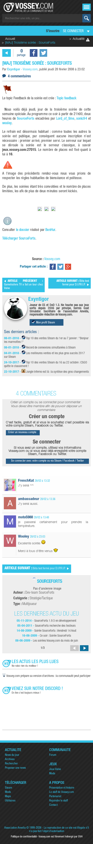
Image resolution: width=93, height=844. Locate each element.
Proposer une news (15, 768)
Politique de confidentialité (24, 836)
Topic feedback (66, 98)
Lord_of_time (65, 119)
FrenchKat (26, 481)
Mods (52, 773)
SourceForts (25, 119)
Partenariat (55, 796)
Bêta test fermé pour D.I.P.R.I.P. (72, 283)
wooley (7, 123)
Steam (8, 788)
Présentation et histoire (61, 788)
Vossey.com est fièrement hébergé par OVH (60, 836)
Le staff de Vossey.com (61, 792)
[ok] (86, 18)
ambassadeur (28, 499)
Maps (8, 796)
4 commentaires (19, 76)
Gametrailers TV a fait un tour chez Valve (23, 285)
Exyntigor (38, 299)
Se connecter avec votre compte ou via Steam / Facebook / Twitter (47, 461)
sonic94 (81, 119)
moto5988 (25, 517)
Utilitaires (10, 800)
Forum (52, 755)
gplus (68, 267)
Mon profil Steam (45, 322)
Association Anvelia (15, 828)
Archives (9, 759)
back (6, 53)
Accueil (10, 39)
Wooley (23, 537)
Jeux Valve (55, 769)
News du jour (12, 755)
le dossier (22, 230)
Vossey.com (52, 259)
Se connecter (73, 31)
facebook (33, 53)
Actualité (78, 39)
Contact (53, 805)
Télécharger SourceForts (18, 239)
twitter (43, 53)
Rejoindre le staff (58, 800)
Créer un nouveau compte (22, 432)
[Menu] (86, 7)
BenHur (50, 230)
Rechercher (11, 763)
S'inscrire (52, 31)
